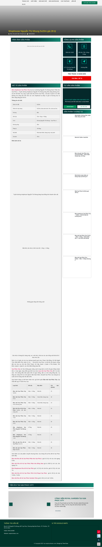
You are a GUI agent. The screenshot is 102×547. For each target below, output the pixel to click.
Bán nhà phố (13, 33)
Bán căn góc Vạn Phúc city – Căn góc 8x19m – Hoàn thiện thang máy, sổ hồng (82, 155)
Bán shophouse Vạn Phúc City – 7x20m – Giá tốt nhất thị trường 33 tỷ (83, 215)
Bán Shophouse (22, 33)
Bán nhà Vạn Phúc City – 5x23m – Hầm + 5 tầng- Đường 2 (83, 259)
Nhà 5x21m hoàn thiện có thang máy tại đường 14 (81, 176)
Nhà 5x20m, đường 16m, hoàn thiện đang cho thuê (83, 116)
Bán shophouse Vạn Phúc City (21, 90)
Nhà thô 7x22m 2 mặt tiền (81, 137)
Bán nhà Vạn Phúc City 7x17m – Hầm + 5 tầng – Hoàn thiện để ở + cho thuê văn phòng (83, 237)
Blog (23, 4)
